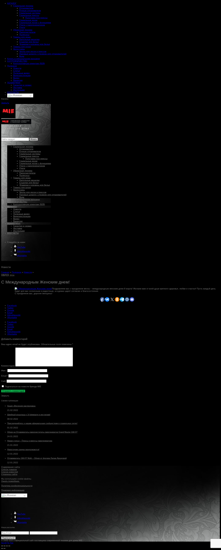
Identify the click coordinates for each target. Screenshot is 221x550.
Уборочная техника (22, 30)
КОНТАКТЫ (13, 92)
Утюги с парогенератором (32, 25)
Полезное (12, 66)
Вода (21, 56)
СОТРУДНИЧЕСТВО (17, 61)
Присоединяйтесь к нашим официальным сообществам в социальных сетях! (42, 423)
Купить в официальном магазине (23, 58)
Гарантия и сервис (22, 85)
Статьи (16, 70)
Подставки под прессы (36, 18)
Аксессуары (19, 49)
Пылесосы (24, 34)
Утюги (22, 27)
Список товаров (9, 469)
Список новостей (9, 472)
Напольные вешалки (29, 39)
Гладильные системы (29, 13)
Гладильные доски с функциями (35, 22)
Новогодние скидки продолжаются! (23, 449)
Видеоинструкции (22, 75)
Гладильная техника (23, 6)
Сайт (3, 381)
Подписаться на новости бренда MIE (22, 386)
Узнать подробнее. (10, 481)
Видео (16, 78)
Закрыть (5, 103)
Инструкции (19, 90)
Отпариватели (26, 8)
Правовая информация (12, 490)
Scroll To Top (7, 543)
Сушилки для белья (29, 42)
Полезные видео (21, 73)
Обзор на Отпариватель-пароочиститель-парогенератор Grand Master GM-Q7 (42, 432)
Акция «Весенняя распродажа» (21, 406)
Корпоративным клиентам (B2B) (29, 63)
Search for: (6, 136)
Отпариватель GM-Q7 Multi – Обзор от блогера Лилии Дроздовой (37, 458)
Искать (34, 139)
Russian (17, 95)
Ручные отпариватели (30, 10)
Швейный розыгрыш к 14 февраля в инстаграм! (28, 415)
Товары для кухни (22, 46)
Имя (4, 370)
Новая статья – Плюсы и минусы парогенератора (29, 441)
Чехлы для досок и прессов (32, 51)
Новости (17, 68)
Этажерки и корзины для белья (34, 44)
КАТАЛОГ (12, 3)
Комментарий (8, 366)
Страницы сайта (9, 474)
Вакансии (18, 80)
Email (4, 376)
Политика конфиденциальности (16, 485)
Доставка (17, 87)
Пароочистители (27, 32)
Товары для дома (22, 37)
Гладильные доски (28, 20)
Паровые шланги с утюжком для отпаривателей (42, 54)
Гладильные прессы (29, 15)
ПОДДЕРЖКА (13, 82)
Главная (5, 272)
